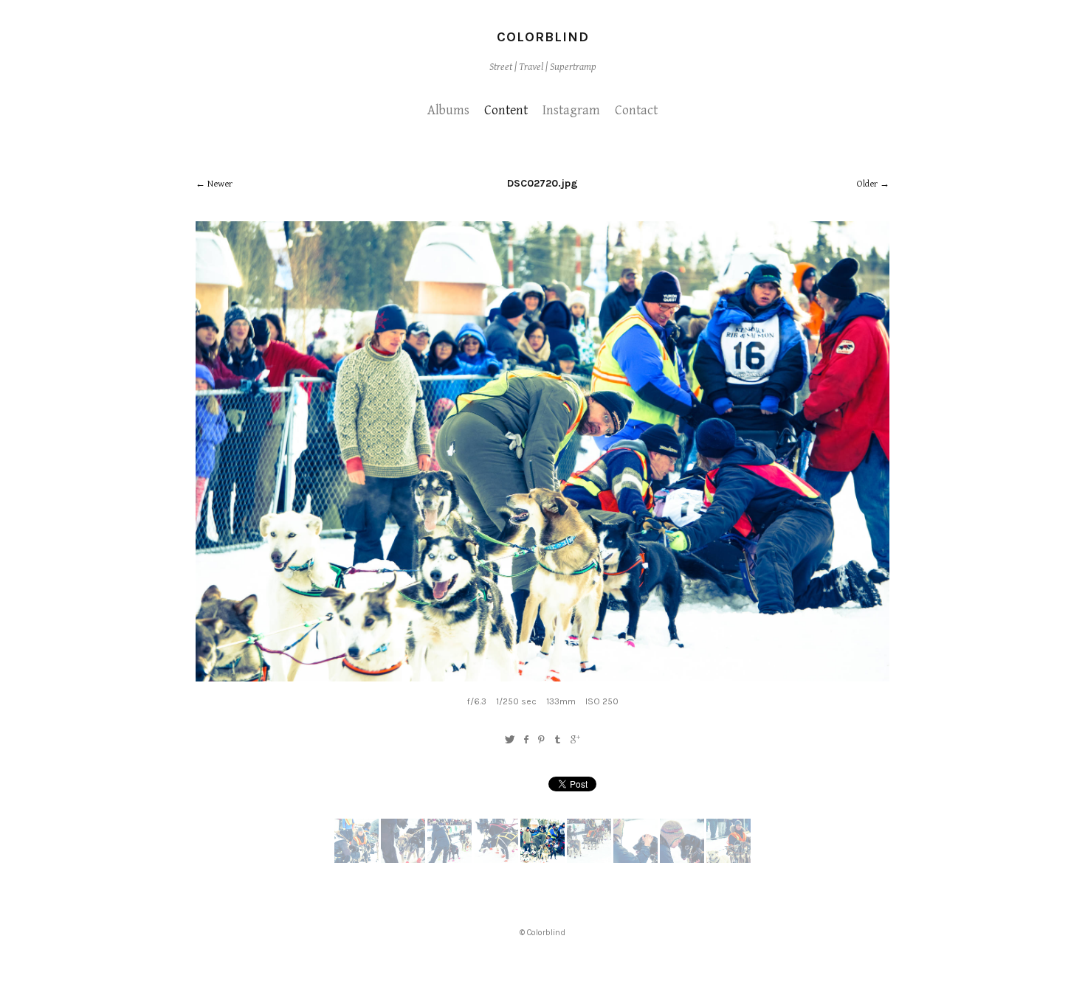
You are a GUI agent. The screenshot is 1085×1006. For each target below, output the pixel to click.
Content (506, 110)
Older (867, 184)
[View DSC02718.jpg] (589, 860)
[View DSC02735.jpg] (356, 860)
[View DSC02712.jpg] (682, 860)
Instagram (571, 110)
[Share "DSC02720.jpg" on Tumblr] (558, 740)
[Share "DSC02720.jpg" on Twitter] (509, 740)
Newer (219, 184)
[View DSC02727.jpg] (403, 860)
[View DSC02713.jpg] (635, 860)
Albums (448, 110)
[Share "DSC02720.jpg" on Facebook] (526, 740)
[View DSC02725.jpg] (449, 860)
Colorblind (543, 37)
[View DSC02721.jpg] (496, 860)
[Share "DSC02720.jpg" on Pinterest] (541, 740)
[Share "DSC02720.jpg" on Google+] (575, 740)
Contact (636, 110)
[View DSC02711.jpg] (728, 860)
